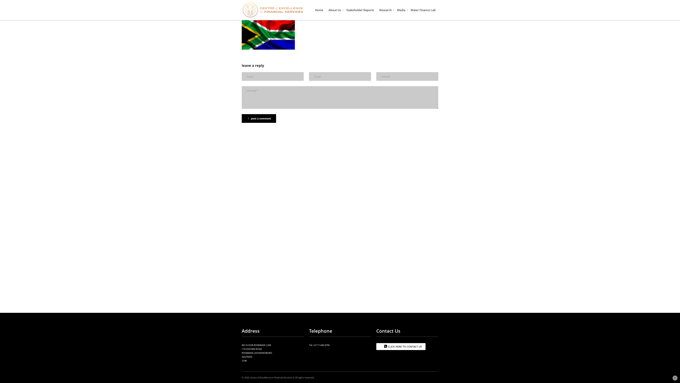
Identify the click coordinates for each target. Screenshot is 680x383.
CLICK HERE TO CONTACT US (404, 346)
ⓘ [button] (675, 378)
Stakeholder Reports (360, 10)
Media (401, 10)
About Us (334, 10)
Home (319, 10)
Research (385, 10)
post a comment (261, 118)
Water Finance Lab (423, 10)
